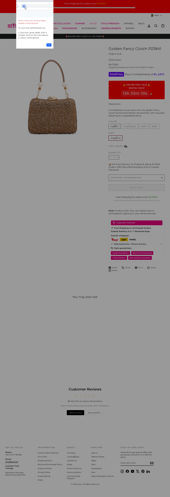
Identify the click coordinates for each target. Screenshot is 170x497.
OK (49, 45)
